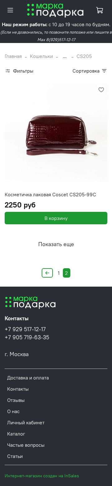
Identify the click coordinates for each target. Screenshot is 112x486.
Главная (13, 56)
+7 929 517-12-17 (25, 329)
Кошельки (41, 56)
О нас (13, 411)
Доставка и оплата (28, 377)
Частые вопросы (25, 445)
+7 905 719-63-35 (27, 337)
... (65, 56)
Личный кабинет (25, 422)
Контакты (18, 389)
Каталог (16, 434)
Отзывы (16, 400)
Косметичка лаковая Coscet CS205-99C (50, 194)
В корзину (56, 218)
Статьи (15, 456)
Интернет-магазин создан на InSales (42, 476)
